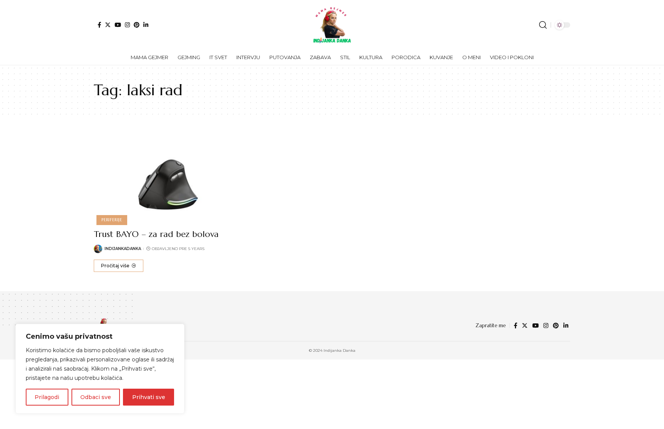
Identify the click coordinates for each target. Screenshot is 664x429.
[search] (543, 24)
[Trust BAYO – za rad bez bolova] (168, 178)
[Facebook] (99, 25)
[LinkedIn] (145, 25)
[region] (99, 369)
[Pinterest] (136, 25)
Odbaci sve (95, 397)
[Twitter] (108, 25)
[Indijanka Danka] (332, 25)
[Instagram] (127, 25)
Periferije (111, 219)
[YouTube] (118, 25)
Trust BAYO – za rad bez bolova (156, 234)
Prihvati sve (148, 397)
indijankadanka (123, 248)
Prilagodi (47, 397)
